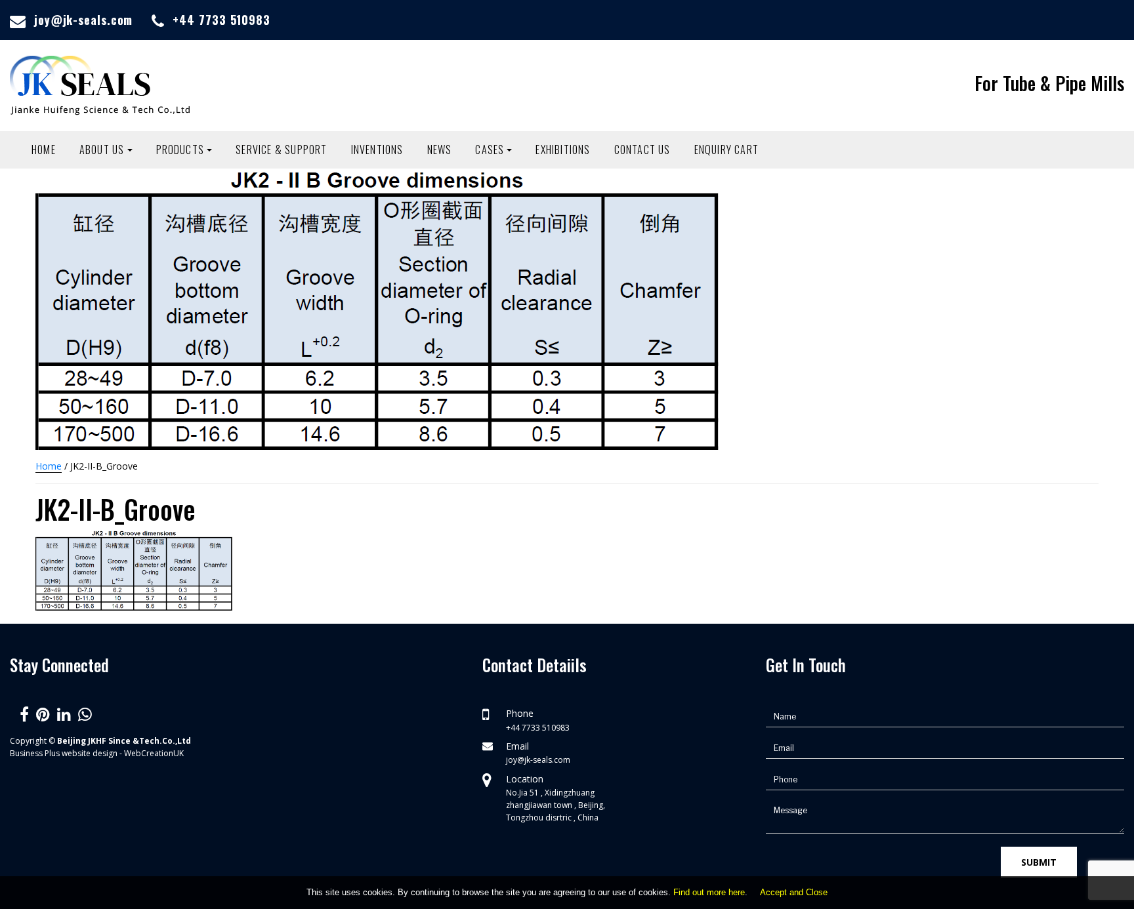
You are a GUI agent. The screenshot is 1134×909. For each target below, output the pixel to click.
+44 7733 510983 (221, 19)
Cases (489, 149)
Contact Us (642, 149)
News (439, 149)
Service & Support (281, 149)
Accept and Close (794, 892)
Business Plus (35, 753)
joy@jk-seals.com (83, 19)
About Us (102, 149)
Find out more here (709, 892)
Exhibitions (563, 149)
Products (180, 149)
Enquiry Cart (726, 149)
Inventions (377, 149)
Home (44, 149)
